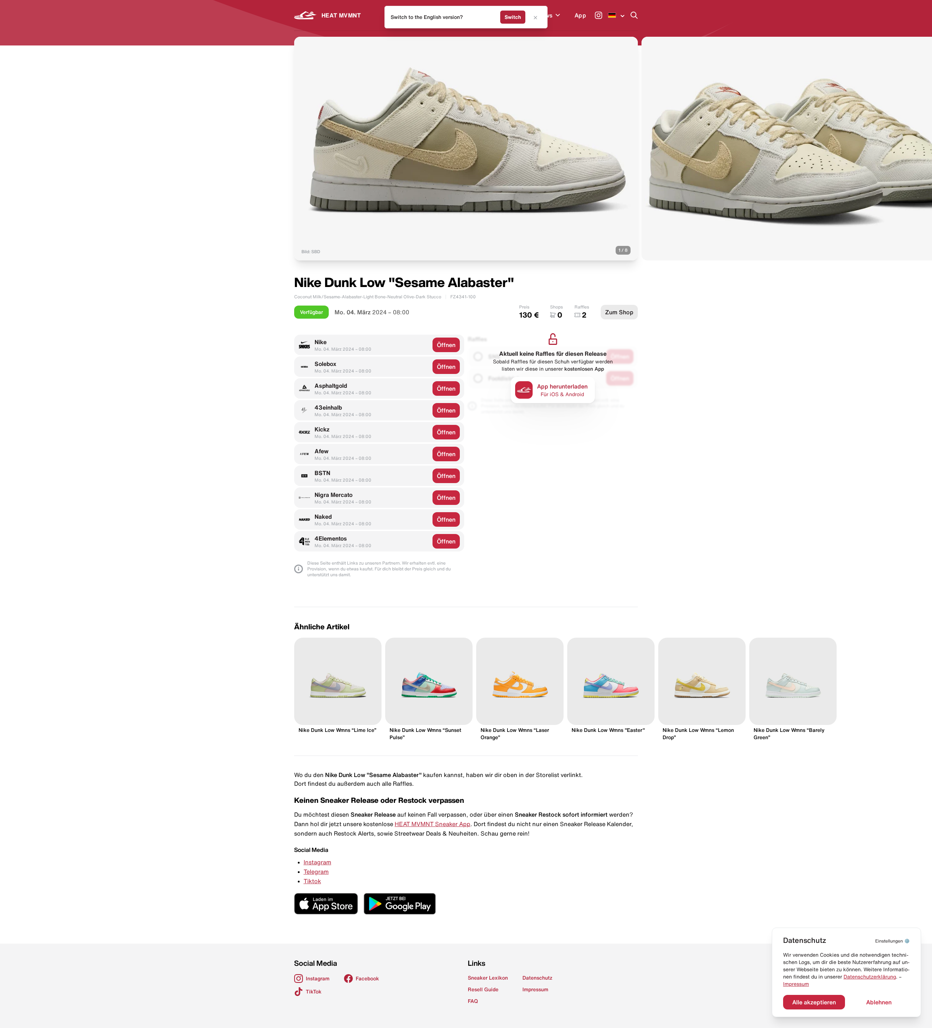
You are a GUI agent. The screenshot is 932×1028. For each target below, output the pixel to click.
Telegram (316, 871)
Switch (513, 17)
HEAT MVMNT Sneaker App (432, 824)
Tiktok (312, 881)
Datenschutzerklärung (870, 976)
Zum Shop (619, 312)
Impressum (796, 984)
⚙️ (892, 941)
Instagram (317, 862)
